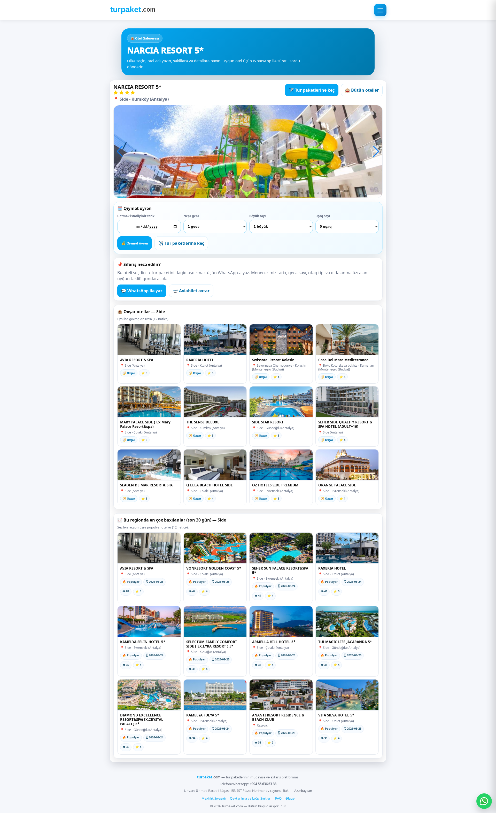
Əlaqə (290, 798)
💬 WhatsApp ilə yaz (141, 291)
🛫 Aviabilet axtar (191, 291)
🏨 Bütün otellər (362, 90)
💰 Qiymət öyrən (134, 243)
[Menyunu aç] (380, 10)
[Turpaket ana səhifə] (133, 10)
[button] (119, 151)
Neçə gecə (191, 216)
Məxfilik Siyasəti (214, 798)
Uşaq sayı (322, 216)
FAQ (278, 798)
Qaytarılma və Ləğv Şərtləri (250, 798)
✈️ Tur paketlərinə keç (312, 90)
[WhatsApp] (484, 801)
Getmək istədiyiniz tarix (135, 216)
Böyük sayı (257, 216)
